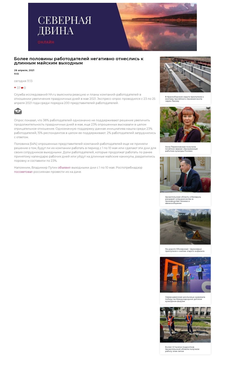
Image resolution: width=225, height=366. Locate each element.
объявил (64, 167)
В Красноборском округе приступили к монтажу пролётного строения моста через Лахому (184, 99)
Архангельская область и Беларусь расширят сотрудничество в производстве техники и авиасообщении (183, 200)
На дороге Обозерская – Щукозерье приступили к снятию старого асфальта (184, 250)
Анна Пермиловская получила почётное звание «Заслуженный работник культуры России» (181, 149)
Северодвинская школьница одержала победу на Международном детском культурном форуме (185, 299)
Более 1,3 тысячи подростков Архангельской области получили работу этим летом (182, 349)
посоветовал (23, 171)
